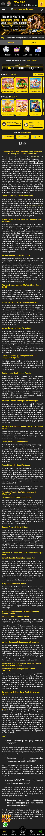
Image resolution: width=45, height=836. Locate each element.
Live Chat (40, 834)
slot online (19, 259)
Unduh (13, 834)
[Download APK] (41, 3)
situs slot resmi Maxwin (34, 205)
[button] (41, 24)
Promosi (32, 834)
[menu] (3, 10)
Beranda (4, 834)
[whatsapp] (25, 143)
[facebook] (20, 143)
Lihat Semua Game (38, 74)
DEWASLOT (35, 157)
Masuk (11, 43)
